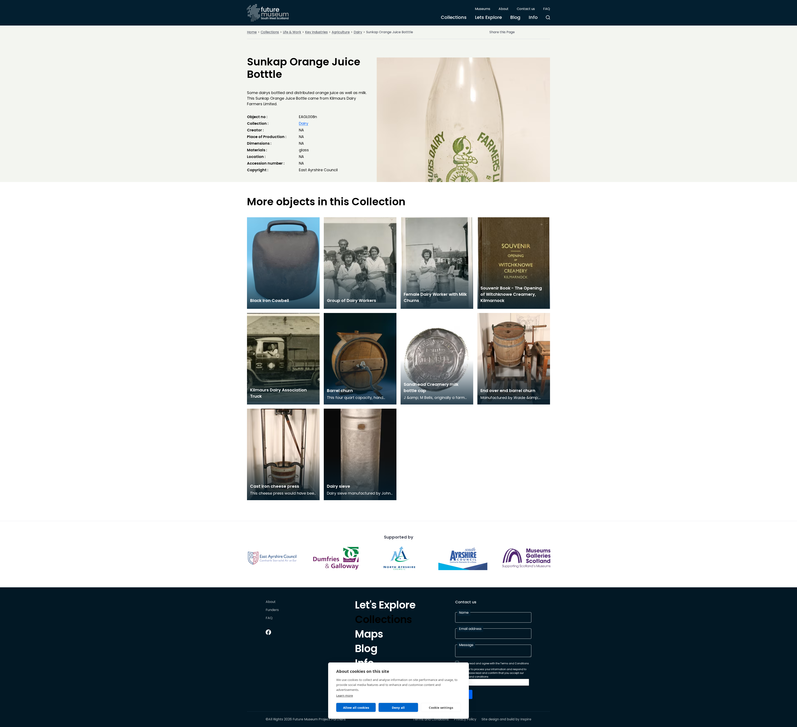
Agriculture (341, 32)
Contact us (526, 8)
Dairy (358, 32)
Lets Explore (488, 17)
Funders (272, 610)
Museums (482, 8)
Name (464, 612)
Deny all (398, 707)
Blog (515, 17)
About (504, 8)
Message (466, 645)
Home (252, 32)
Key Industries (316, 32)
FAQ (546, 8)
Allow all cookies (356, 707)
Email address (470, 628)
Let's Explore (385, 606)
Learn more (344, 695)
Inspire (525, 719)
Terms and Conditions (431, 719)
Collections (454, 17)
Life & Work (292, 32)
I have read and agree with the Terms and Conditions (495, 663)
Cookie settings (441, 707)
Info (533, 17)
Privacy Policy (465, 719)
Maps (369, 635)
